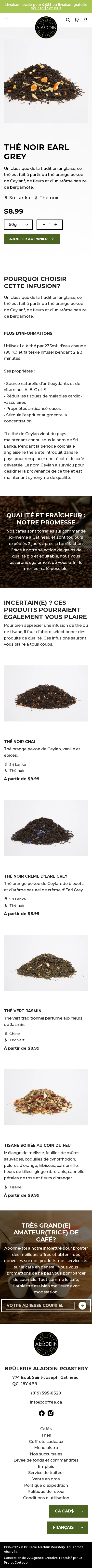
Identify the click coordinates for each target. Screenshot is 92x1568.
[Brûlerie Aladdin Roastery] (46, 27)
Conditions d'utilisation (46, 1498)
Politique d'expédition (46, 1485)
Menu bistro (46, 1447)
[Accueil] (46, 1345)
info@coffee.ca (46, 1402)
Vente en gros (46, 1479)
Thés (46, 1435)
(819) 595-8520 (46, 1393)
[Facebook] (42, 1414)
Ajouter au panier (28, 239)
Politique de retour (46, 1491)
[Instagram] (50, 1414)
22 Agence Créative (42, 1558)
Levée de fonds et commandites (46, 1460)
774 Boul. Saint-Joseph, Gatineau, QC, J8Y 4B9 (45, 1380)
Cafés (46, 1429)
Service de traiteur (46, 1472)
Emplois (46, 1466)
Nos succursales (46, 1454)
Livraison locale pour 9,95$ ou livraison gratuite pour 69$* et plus (46, 6)
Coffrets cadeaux (46, 1441)
